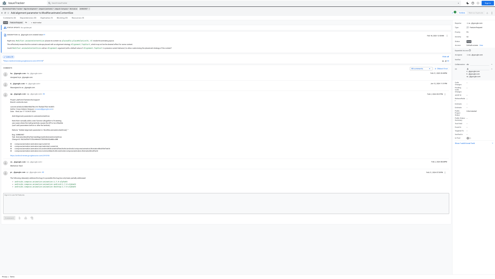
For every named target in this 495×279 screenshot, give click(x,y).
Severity (458, 37)
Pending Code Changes (458, 90)
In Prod (457, 138)
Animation (73, 9)
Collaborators (460, 64)
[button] (474, 27)
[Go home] (2, 12)
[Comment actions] (445, 94)
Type (457, 27)
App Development (30, 9)
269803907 (84, 9)
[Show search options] (458, 3)
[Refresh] (5, 12)
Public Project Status (457, 113)
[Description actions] (447, 36)
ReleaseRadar (460, 100)
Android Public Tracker (13, 9)
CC (456, 69)
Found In (458, 127)
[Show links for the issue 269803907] (89, 8)
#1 (44, 35)
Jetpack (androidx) (46, 9)
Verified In (459, 134)
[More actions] (492, 13)
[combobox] (254, 3)
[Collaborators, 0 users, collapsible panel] (480, 64)
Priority (457, 32)
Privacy (4, 277)
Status (457, 41)
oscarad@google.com (43, 109)
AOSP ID (458, 95)
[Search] (49, 3)
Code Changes (458, 84)
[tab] (9, 18)
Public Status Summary (460, 119)
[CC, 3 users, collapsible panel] (480, 69)
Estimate (458, 104)
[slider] (452, 147)
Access (458, 45)
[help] (472, 3)
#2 (448, 61)
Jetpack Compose (61, 9)
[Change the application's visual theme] (467, 3)
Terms (12, 277)
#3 (43, 172)
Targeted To (459, 131)
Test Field (458, 124)
